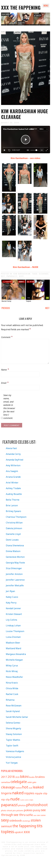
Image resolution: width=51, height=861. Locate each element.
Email (5, 382)
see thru (20, 815)
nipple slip (41, 793)
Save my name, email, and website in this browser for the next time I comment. (9, 407)
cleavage (44, 274)
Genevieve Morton (15, 556)
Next (47, 308)
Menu (46, 5)
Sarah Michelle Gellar (17, 716)
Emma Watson (13, 551)
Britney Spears (13, 511)
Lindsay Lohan (13, 625)
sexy (21, 276)
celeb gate (31, 782)
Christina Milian (14, 522)
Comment (7, 337)
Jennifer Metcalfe (15, 585)
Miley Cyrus (12, 665)
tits (39, 825)
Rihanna (10, 699)
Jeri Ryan (10, 591)
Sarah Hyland (13, 711)
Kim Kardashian (22, 274)
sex (34, 815)
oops (31, 800)
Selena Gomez (13, 722)
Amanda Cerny (13, 453)
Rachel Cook (12, 694)
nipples (29, 793)
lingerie (6, 793)
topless (7, 831)
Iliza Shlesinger (14, 568)
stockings (26, 821)
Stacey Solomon (14, 734)
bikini (24, 776)
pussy (36, 810)
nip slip (5, 799)
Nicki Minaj (12, 671)
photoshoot (37, 804)
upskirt (19, 832)
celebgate (19, 781)
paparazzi (12, 276)
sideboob (15, 820)
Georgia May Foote (15, 562)
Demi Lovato (12, 539)
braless (40, 777)
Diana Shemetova (15, 545)
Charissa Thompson (16, 516)
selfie (29, 815)
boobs (32, 777)
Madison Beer (13, 642)
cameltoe (5, 782)
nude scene (24, 800)
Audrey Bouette (14, 494)
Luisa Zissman (13, 636)
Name (5, 369)
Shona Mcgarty (13, 728)
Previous (5, 308)
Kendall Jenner (13, 608)
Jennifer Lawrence (15, 579)
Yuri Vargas (12, 762)
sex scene (41, 815)
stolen (36, 820)
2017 (4, 777)
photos (22, 805)
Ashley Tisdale (13, 488)
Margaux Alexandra (16, 654)
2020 (17, 777)
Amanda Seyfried (14, 459)
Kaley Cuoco (12, 596)
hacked (19, 787)
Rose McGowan (13, 705)
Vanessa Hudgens (15, 751)
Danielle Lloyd (13, 534)
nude (15, 799)
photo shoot (6, 810)
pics (14, 810)
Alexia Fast (11, 448)
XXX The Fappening (21, 7)
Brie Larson (12, 505)
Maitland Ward (13, 648)
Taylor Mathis (13, 739)
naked (18, 793)
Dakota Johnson (14, 528)
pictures (19, 810)
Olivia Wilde (12, 688)
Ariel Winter (12, 482)
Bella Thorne (12, 499)
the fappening (24, 825)
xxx (27, 831)
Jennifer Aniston (14, 574)
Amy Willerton (13, 465)
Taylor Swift (12, 745)
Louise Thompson (15, 631)
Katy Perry (11, 602)
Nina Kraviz (12, 682)
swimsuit (6, 826)
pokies (28, 810)
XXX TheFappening (12, 842)
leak (30, 788)
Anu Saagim (12, 471)
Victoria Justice (13, 757)
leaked (38, 787)
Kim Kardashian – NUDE (25, 267)
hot (3, 276)
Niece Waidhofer (14, 676)
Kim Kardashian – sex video (25, 158)
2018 (11, 777)
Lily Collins (11, 619)
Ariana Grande (13, 476)
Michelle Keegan (14, 659)
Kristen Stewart (14, 614)
